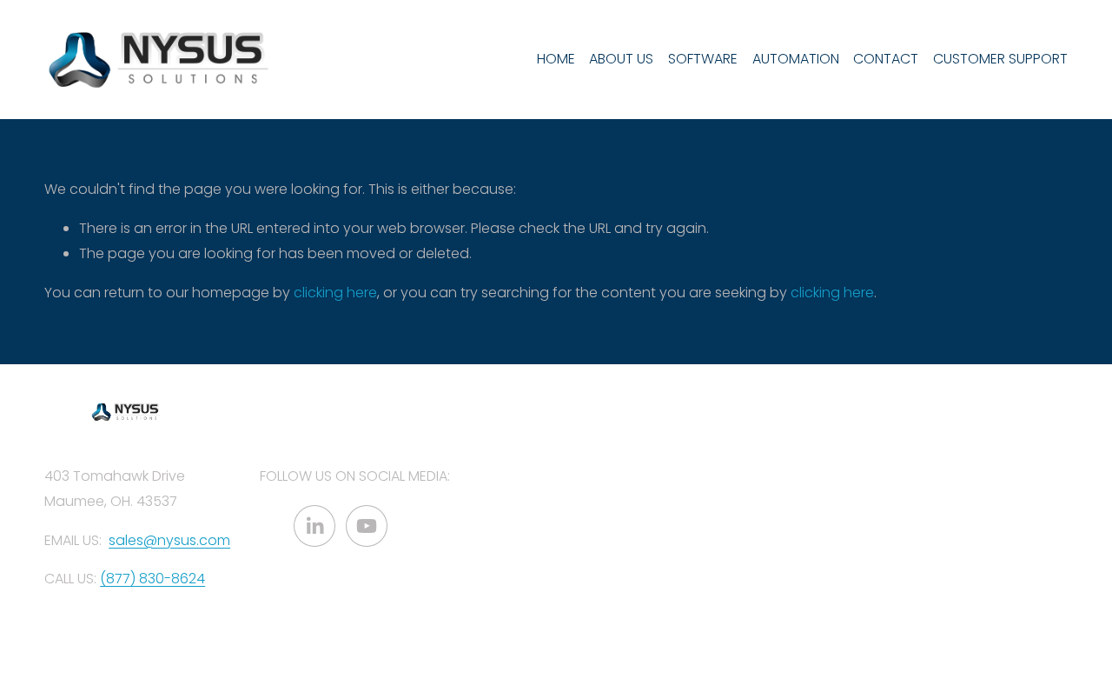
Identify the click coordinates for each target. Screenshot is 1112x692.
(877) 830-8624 (152, 579)
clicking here (335, 293)
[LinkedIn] (314, 526)
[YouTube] (366, 526)
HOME (556, 59)
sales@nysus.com (169, 540)
